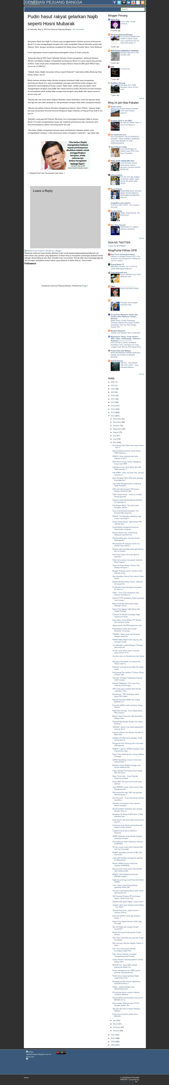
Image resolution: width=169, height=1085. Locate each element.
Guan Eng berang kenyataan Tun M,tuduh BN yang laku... (125, 512)
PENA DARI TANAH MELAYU (122, 161)
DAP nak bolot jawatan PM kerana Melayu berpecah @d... (125, 490)
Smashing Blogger (127, 1082)
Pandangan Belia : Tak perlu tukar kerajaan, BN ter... (125, 506)
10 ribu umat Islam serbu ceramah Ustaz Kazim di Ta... (125, 652)
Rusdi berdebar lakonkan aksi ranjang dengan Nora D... (127, 810)
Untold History (117, 361)
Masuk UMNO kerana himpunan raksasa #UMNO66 (125, 864)
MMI (112, 67)
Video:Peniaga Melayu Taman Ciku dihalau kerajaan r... (126, 566)
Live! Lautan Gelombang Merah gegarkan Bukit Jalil (124, 886)
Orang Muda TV (117, 264)
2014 (113, 409)
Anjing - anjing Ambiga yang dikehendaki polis (123, 988)
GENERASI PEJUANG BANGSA (53, 2)
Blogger (85, 286)
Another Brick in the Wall (121, 121)
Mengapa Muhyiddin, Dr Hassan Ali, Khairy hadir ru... (126, 663)
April (114, 1020)
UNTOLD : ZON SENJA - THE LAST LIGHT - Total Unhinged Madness (129, 365)
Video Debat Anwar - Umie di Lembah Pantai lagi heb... (127, 495)
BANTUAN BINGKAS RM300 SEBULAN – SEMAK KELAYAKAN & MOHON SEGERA (126, 355)
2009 (113, 1042)
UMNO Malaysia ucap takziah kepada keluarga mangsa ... (127, 837)
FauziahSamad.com (119, 272)
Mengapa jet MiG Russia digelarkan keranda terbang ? (126, 982)
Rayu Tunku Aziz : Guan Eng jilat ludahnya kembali (125, 777)
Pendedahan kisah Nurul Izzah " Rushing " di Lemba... (125, 630)
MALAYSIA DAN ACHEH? (129, 288)
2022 (113, 382)
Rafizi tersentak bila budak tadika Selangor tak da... (125, 605)
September (117, 429)
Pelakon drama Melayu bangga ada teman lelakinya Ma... (126, 766)
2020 (113, 389)
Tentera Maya (116, 211)
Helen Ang (115, 20)
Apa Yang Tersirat (118, 225)
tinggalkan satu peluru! (121, 203)
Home (26, 1078)
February (116, 1027)
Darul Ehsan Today (119, 147)
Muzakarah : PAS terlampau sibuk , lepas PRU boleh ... (126, 695)
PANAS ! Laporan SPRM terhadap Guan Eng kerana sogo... (128, 750)
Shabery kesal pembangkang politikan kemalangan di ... (127, 501)
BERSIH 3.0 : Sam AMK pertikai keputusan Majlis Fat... (124, 966)
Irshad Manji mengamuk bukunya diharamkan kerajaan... (125, 528)
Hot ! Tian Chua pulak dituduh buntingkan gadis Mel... (124, 950)
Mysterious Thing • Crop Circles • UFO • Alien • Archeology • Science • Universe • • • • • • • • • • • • (126, 339)
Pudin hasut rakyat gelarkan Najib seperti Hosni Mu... (125, 977)
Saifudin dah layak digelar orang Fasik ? (128, 902)
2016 (113, 402)
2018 (113, 395)
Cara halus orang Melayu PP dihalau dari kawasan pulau (126, 621)
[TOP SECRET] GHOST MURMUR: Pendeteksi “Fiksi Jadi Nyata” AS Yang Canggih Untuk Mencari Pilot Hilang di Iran (126, 345)
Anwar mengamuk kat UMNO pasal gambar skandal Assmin (126, 971)
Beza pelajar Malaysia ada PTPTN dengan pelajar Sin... (125, 1004)
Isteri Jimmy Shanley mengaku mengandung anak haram (124, 955)
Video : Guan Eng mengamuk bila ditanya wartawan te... (125, 594)
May (114, 442)
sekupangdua (116, 175)
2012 (113, 416)
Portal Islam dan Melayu (121, 351)
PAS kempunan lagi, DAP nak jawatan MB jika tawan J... (127, 793)
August (115, 432)
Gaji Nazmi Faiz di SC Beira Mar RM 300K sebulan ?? (126, 468)
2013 (113, 412)
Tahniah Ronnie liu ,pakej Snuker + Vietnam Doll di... (126, 911)
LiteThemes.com (126, 1084)
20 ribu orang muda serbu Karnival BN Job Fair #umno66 (127, 848)
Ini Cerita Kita (125, 69)
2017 (113, 399)
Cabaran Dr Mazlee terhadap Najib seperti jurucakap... (126, 616)
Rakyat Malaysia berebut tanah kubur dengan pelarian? (129, 111)
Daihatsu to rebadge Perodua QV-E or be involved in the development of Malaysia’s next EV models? (126, 259)
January (116, 1031)
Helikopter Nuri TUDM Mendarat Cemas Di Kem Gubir (129, 87)
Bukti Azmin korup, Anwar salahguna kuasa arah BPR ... (126, 463)
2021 (113, 385)
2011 (113, 1035)
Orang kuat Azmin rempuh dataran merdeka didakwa (126, 993)
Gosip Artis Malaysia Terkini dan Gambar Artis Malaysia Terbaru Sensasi (124, 317)
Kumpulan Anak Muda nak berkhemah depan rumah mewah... (127, 826)
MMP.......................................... (123, 286)
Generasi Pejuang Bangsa (122, 35)
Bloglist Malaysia (118, 331)
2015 (113, 406)
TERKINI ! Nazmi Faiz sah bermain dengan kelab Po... (126, 635)
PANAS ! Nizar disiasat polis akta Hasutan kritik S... (125, 457)
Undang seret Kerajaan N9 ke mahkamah (125, 333)
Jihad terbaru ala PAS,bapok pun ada (127, 625)
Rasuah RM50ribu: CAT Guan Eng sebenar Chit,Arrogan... (125, 684)
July (114, 436)
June (115, 439)
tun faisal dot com (118, 135)
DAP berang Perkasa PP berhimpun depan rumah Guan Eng (126, 897)
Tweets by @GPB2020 (117, 246)
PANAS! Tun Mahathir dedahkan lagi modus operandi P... (126, 517)
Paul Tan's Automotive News (123, 254)
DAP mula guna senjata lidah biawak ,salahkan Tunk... (126, 690)
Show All (141, 98)
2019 (113, 392)
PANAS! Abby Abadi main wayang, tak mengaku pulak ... (127, 641)
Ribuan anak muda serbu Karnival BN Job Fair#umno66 (127, 870)
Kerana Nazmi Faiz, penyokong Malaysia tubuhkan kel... (124, 534)
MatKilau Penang (118, 83)
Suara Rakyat (116, 189)
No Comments (78, 29)
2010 (113, 1038)
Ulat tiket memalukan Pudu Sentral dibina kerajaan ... (126, 804)
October (116, 426)
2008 (113, 1045)
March (115, 1024)
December (117, 419)
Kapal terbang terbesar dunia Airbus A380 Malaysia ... (126, 452)
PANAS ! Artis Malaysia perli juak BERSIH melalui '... (125, 875)
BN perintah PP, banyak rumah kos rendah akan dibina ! (126, 545)
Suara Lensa (116, 107)
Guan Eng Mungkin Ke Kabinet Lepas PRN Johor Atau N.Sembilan (129, 151)
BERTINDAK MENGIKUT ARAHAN (124, 51)
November (117, 422)
